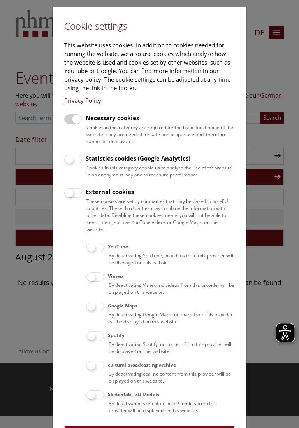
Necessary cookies (112, 118)
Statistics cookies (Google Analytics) (138, 158)
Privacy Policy (82, 100)
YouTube (118, 246)
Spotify (116, 335)
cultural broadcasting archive (142, 365)
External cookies (110, 192)
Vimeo (115, 276)
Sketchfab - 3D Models (133, 394)
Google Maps (122, 305)
